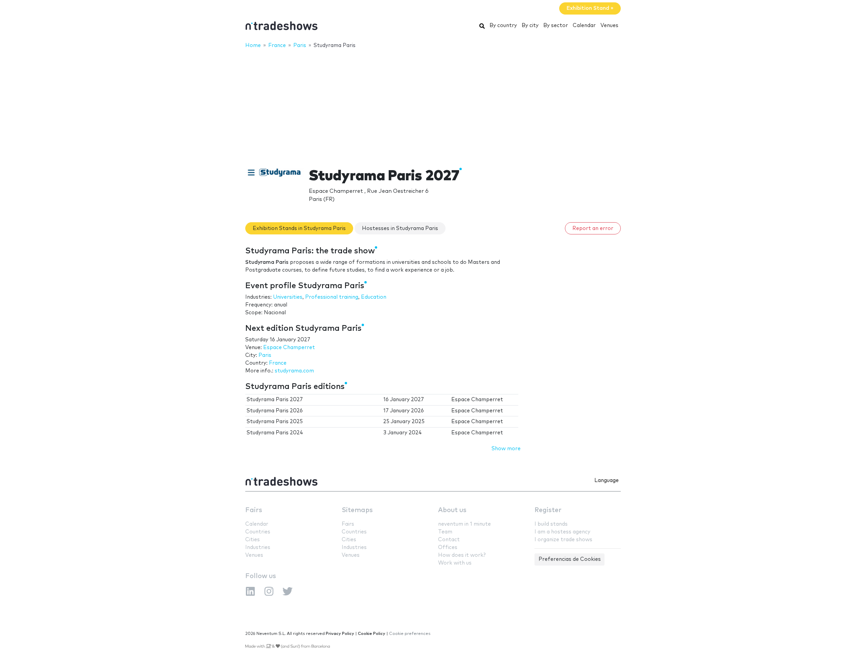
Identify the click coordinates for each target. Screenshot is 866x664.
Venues (609, 25)
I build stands (551, 524)
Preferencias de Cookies (570, 559)
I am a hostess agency (562, 531)
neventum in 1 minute (464, 524)
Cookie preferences (410, 634)
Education (373, 297)
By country (503, 25)
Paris (264, 355)
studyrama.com (294, 370)
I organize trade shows (563, 539)
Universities (287, 297)
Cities (252, 539)
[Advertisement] (433, 103)
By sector (555, 25)
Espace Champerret (289, 347)
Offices (447, 547)
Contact (449, 539)
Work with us (455, 563)
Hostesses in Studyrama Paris (400, 228)
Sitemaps (357, 510)
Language (606, 480)
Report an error (592, 228)
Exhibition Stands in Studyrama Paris (299, 228)
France (278, 363)
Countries (257, 531)
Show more (506, 448)
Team (445, 531)
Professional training (331, 297)
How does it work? (461, 555)
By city (530, 25)
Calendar (584, 25)
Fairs (253, 510)
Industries (257, 547)
